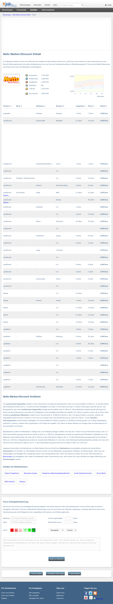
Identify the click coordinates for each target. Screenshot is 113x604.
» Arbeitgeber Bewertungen (55, 573)
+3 (33, 530)
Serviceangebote (34, 593)
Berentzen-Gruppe (30, 473)
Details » (6, 195)
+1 (25, 530)
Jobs (55, 5)
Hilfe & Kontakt (34, 595)
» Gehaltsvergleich (36, 573)
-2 (16, 530)
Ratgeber (4, 598)
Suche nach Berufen (7, 593)
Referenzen (60, 595)
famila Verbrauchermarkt (83, 473)
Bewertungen (25, 5)
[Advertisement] (56, 34)
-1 (20, 530)
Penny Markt (101, 473)
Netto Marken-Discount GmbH (21, 14)
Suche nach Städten (7, 595)
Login (109, 5)
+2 (29, 530)
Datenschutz (60, 593)
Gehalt (47, 5)
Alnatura (22, 481)
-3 (12, 530)
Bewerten (37, 5)
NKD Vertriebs (10, 481)
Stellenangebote (47, 10)
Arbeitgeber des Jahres (36, 598)
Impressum (60, 598)
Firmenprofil (21, 10)
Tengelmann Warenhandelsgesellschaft (55, 473)
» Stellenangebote (74, 573)
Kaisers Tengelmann (12, 473)
